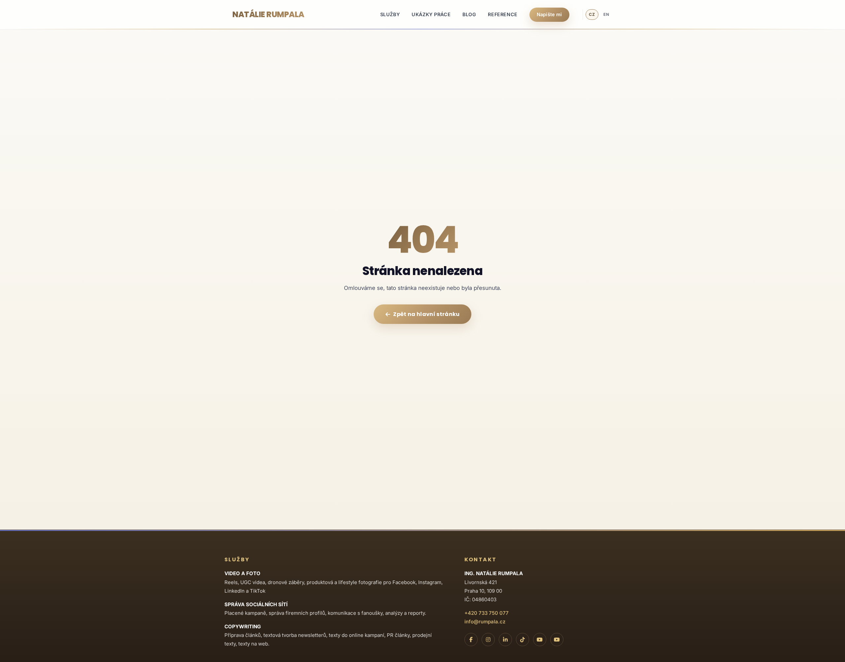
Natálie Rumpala (268, 14)
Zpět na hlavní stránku (426, 314)
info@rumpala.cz (484, 621)
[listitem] (471, 639)
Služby (390, 14)
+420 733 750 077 (486, 613)
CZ (592, 14)
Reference (502, 14)
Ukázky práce (431, 14)
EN (606, 14)
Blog (469, 14)
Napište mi (549, 14)
